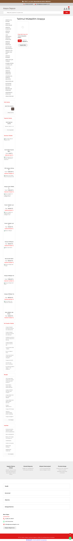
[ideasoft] (29, 540)
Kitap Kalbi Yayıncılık (23, 34)
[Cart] (69, 9)
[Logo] (9, 8)
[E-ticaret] (36, 540)
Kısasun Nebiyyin (9, 241)
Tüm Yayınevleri (10, 129)
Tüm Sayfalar (10, 454)
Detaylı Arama (10, 112)
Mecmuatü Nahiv (9, 258)
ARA (67, 12)
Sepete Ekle (23, 45)
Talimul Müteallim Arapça (22, 36)
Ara (12, 108)
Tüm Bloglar (10, 419)
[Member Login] (64, 9)
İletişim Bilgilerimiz (10, 527)
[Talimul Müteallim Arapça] (23, 27)
